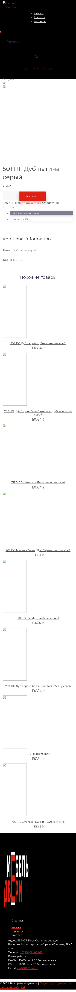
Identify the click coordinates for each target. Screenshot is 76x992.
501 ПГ (59, 202)
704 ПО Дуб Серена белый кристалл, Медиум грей (38, 686)
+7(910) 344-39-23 (32, 952)
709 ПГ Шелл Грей (38, 754)
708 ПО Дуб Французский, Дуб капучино (38, 821)
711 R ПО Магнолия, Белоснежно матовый (38, 482)
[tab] (41, 213)
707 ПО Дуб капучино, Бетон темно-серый (38, 343)
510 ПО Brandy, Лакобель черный (38, 618)
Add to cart (32, 196)
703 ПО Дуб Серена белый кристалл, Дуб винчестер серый (38, 413)
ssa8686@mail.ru (27, 968)
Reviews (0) (20, 219)
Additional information (26, 213)
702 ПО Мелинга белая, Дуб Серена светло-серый (38, 550)
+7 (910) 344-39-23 (38, 69)
